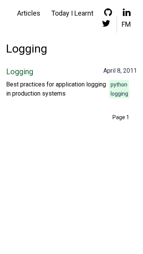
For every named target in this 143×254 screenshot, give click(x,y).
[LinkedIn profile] (126, 14)
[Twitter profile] (106, 25)
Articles (28, 13)
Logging (19, 71)
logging (119, 94)
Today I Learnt (72, 13)
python (119, 84)
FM (126, 24)
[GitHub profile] (108, 14)
